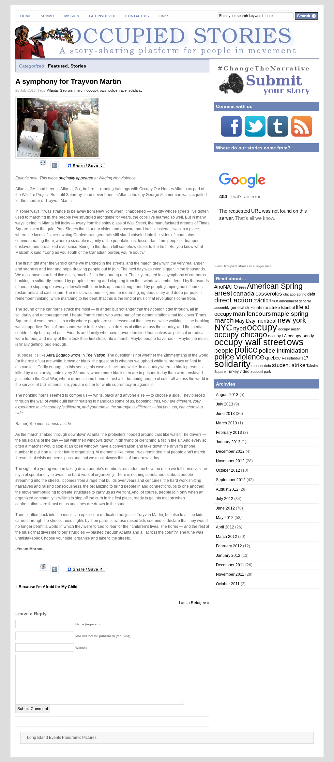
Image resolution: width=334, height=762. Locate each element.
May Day (245, 321)
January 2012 (228, 555)
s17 (304, 358)
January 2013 (228, 442)
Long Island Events (44, 737)
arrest (223, 293)
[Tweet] (255, 135)
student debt (261, 366)
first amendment (285, 301)
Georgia (66, 90)
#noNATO (226, 286)
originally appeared (76, 178)
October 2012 (228, 470)
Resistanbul (291, 358)
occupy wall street (250, 342)
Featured (58, 66)
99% (242, 287)
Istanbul (288, 307)
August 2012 (227, 489)
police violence (239, 357)
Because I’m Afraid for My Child (48, 587)
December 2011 (230, 565)
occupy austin (289, 329)
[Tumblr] (54, 165)
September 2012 (231, 480)
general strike (243, 307)
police (112, 90)
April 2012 (225, 527)
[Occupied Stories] (78, 37)
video (245, 371)
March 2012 (226, 536)
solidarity (136, 90)
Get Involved (102, 16)
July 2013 (224, 404)
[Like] (231, 135)
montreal (266, 321)
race (123, 90)
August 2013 (227, 394)
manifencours (252, 313)
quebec (273, 357)
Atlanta (52, 90)
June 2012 (225, 508)
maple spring (290, 313)
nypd (239, 328)
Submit (47, 16)
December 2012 (230, 451)
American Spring (275, 286)
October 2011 (228, 584)
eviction (262, 300)
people (224, 350)
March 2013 (226, 423)
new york (292, 320)
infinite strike (268, 307)
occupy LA (277, 336)
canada (243, 293)
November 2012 (230, 461)
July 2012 (224, 498)
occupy (92, 90)
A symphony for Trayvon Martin (68, 81)
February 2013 (229, 432)
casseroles (268, 294)
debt (311, 294)
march (79, 90)
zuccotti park (260, 371)
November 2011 (230, 574)
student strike (288, 365)
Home (25, 16)
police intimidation (284, 350)
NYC (223, 327)
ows (103, 90)
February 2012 (229, 546)
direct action (233, 300)
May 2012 (225, 517)
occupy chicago (240, 335)
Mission (71, 16)
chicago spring (294, 294)
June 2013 (225, 413)
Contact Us (137, 16)
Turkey (233, 371)
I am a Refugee (192, 603)
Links (164, 16)
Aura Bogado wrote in (75, 355)
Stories (78, 66)
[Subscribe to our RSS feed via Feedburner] (301, 135)
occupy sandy (301, 335)
